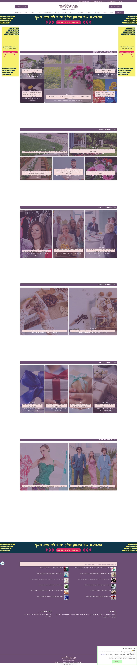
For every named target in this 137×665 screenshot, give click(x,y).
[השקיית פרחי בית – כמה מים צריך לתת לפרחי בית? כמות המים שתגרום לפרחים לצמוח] (44, 144)
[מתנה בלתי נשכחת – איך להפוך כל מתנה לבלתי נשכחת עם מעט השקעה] (81, 389)
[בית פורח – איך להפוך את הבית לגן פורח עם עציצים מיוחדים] (105, 67)
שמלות (32, 12)
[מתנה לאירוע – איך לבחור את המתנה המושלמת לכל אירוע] (32, 389)
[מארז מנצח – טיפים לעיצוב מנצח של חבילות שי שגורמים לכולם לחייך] (93, 311)
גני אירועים (96, 12)
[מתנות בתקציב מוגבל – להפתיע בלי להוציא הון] (105, 389)
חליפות (88, 12)
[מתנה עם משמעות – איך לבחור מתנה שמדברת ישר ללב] (56, 389)
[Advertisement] (69, 38)
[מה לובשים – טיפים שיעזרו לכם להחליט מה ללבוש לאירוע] (36, 234)
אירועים (104, 12)
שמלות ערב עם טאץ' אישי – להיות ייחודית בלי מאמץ (51, 567)
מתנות (57, 12)
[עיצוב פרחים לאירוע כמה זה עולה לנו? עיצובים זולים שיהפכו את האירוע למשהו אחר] (36, 168)
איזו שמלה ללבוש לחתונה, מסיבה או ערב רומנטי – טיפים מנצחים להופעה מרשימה (93, 567)
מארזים (72, 12)
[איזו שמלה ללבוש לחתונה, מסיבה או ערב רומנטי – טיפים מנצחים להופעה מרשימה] (44, 466)
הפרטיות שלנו (72, 664)
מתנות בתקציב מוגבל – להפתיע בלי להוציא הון (100, 590)
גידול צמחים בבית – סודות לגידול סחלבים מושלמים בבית (51, 585)
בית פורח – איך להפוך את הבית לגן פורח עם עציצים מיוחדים (97, 585)
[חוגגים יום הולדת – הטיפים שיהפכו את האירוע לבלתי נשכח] (68, 234)
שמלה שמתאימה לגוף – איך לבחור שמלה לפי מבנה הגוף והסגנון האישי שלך (46, 579)
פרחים (38, 12)
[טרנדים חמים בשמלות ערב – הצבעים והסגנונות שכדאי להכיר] (93, 466)
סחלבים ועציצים (48, 12)
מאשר (117, 662)
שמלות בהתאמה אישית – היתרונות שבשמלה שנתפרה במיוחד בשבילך (95, 573)
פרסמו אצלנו (18, 12)
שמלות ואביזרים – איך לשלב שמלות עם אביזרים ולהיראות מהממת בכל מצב (94, 579)
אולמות (111, 12)
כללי (26, 12)
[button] (2, 563)
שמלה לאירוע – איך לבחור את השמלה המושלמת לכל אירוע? (49, 573)
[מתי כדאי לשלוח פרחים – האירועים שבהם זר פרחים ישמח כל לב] (101, 168)
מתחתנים (64, 12)
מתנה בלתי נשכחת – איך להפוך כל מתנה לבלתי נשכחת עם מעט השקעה (46, 590)
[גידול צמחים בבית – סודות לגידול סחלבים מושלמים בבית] (32, 67)
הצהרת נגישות (64, 664)
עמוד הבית (119, 12)
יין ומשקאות (80, 12)
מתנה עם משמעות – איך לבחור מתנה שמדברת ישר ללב (98, 596)
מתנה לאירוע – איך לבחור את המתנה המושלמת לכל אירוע (50, 596)
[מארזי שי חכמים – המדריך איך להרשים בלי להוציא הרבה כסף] (44, 311)
